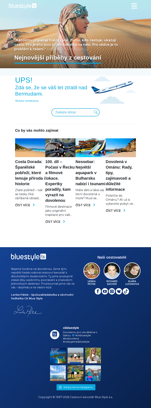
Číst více (23, 205)
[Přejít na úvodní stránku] (75, 6)
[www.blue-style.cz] (28, 258)
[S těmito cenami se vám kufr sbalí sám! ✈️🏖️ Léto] (58, 356)
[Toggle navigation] (134, 5)
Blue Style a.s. (104, 397)
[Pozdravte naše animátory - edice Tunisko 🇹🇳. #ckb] (75, 356)
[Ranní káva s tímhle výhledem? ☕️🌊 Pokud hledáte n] (58, 373)
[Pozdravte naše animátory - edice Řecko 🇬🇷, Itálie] (75, 373)
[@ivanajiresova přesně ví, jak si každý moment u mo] (93, 356)
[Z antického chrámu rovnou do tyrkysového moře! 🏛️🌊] (93, 373)
